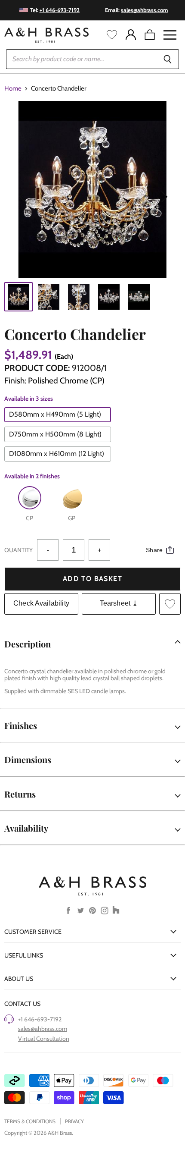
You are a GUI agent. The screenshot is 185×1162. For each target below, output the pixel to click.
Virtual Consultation (43, 1039)
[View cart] (149, 35)
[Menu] (170, 35)
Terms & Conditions (30, 1121)
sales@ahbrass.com (42, 1029)
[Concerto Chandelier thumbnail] (18, 297)
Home (13, 88)
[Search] (167, 59)
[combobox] (81, 59)
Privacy (74, 1121)
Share (154, 549)
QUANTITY (18, 549)
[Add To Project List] (170, 604)
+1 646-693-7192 (40, 1019)
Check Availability (41, 603)
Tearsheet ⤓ (119, 603)
